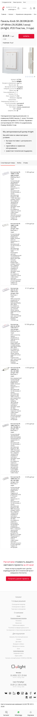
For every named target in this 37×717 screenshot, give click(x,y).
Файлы (19, 163)
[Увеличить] (18, 60)
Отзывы (25, 163)
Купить (26, 36)
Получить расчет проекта (18, 579)
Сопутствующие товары (8, 163)
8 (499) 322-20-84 (11, 7)
